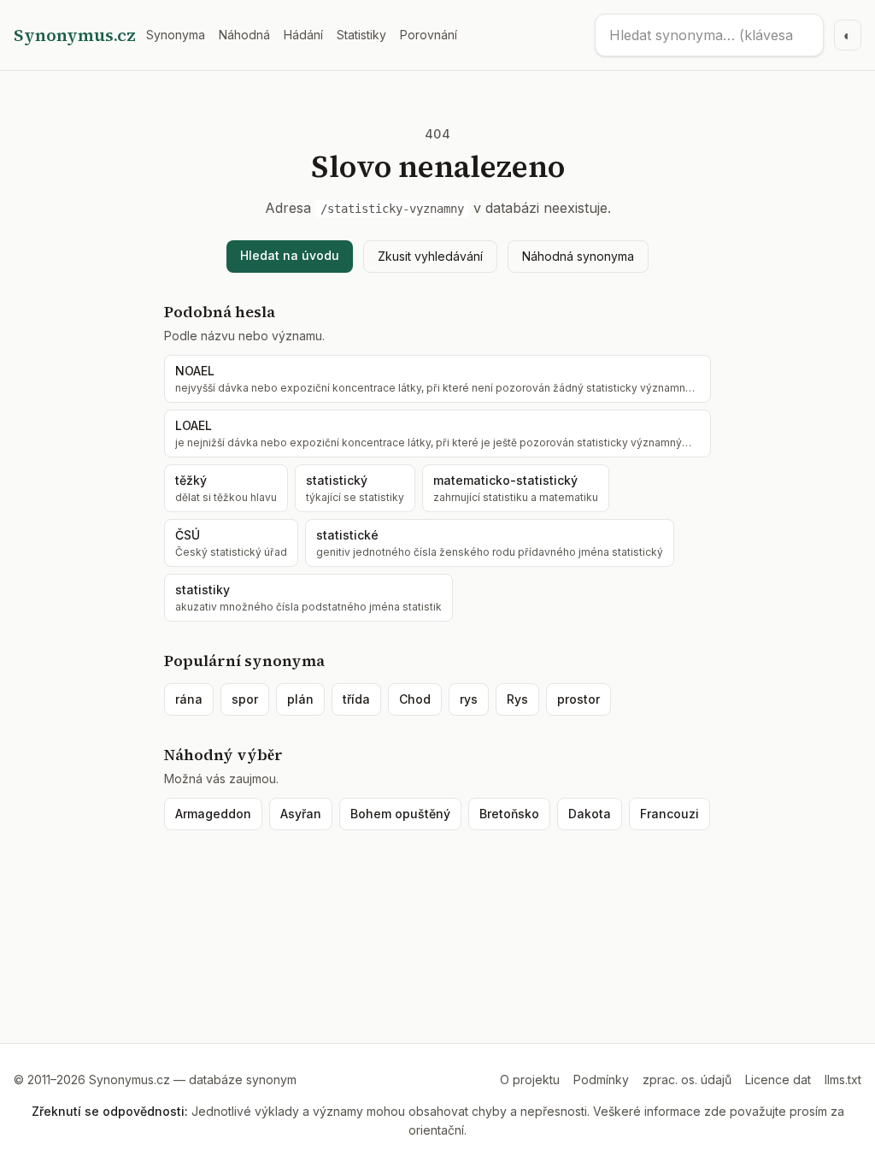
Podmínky (601, 1079)
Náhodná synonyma (578, 256)
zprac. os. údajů (687, 1079)
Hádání (303, 34)
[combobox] (709, 35)
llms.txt (843, 1079)
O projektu (530, 1079)
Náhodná (244, 34)
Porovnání (428, 34)
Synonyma (175, 34)
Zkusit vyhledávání (430, 256)
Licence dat (778, 1079)
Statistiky (361, 34)
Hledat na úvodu (289, 255)
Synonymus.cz (75, 35)
